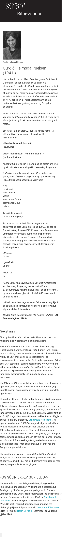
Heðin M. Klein (24, 511)
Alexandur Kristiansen (48, 507)
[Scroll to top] (55, 530)
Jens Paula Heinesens (40, 419)
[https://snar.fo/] (14, 6)
